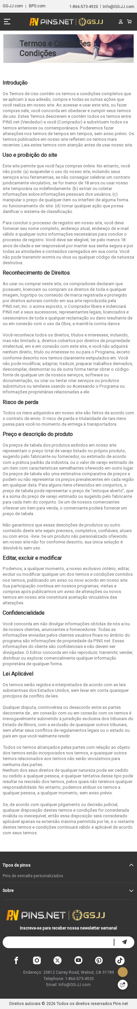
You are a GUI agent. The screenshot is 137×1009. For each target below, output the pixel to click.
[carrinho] (129, 21)
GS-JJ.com (13, 6)
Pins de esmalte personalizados (33, 876)
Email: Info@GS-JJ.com (68, 984)
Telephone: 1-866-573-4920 (69, 978)
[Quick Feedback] (123, 985)
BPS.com (37, 6)
